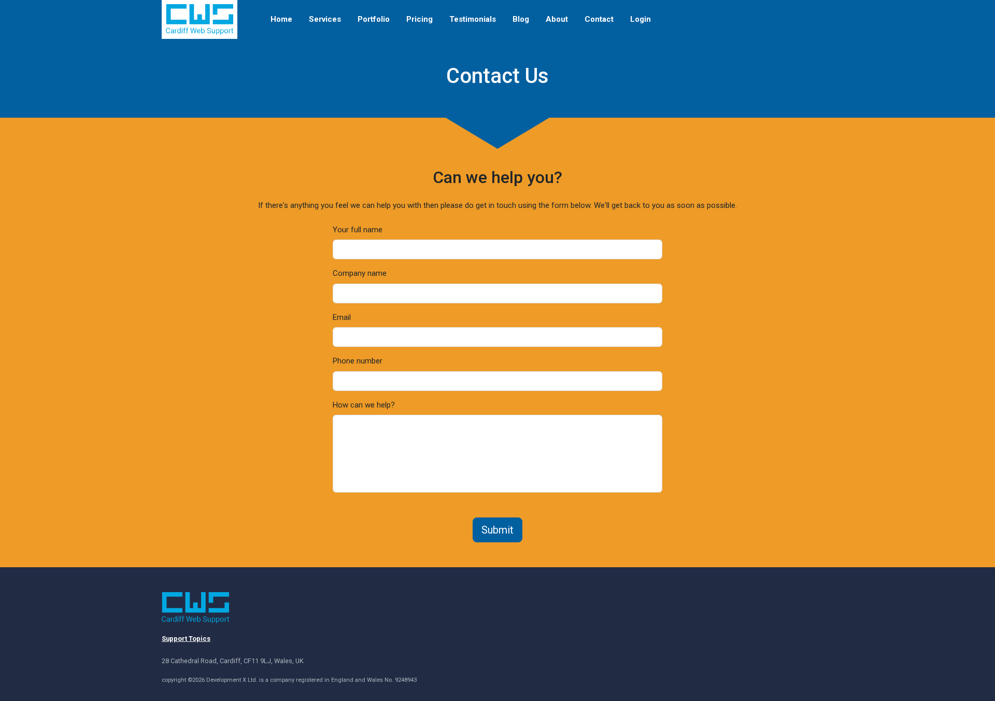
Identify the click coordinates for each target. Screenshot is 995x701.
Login (640, 19)
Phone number (357, 361)
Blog (521, 19)
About (557, 19)
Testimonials (472, 19)
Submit (497, 530)
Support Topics (186, 638)
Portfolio (374, 19)
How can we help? (364, 405)
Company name (360, 273)
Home (281, 19)
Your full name (357, 229)
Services (325, 19)
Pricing (419, 19)
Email (342, 317)
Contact (599, 19)
